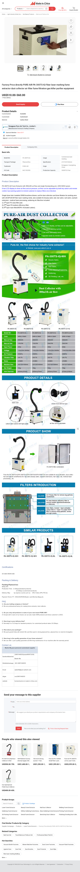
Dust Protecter (41, 849)
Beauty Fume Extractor (28, 807)
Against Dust (7, 849)
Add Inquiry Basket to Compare (40, 75)
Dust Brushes (29, 849)
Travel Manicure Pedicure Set (24, 835)
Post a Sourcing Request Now (58, 728)
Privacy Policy (69, 864)
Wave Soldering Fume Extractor (49, 811)
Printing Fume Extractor (66, 811)
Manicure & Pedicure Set (42, 14)
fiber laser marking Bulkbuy (12, 854)
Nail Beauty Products (28, 14)
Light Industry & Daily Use (14, 14)
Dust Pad (18, 849)
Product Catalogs (29, 803)
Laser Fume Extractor (8, 807)
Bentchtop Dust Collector (47, 814)
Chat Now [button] (60, 104)
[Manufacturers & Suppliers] (40, 3)
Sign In (5, 138)
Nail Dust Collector (45, 807)
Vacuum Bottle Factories (11, 844)
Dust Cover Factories (48, 844)
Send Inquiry (20, 104)
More (3, 857)
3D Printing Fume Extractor (10, 814)
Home (3, 14)
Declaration (60, 864)
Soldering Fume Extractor (9, 811)
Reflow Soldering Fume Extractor (30, 811)
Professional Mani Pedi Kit (45, 835)
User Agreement (51, 864)
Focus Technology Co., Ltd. (27, 864)
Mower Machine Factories (30, 844)
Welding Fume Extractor (66, 807)
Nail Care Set (7, 835)
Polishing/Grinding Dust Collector (68, 814)
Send (18, 728)
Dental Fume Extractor (28, 814)
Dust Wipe (53, 849)
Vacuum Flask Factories (66, 844)
